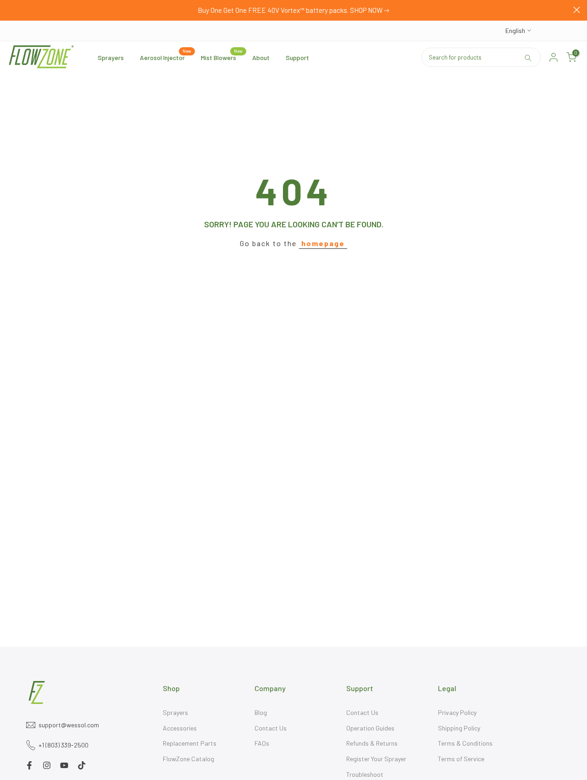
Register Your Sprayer (376, 759)
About (261, 57)
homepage (323, 243)
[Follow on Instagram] (47, 765)
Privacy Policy (457, 712)
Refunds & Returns (372, 743)
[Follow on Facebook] (29, 765)
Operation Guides (370, 728)
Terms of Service (461, 759)
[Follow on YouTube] (64, 765)
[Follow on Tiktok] (82, 765)
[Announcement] (293, 10)
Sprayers (111, 57)
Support (297, 57)
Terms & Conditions (465, 743)
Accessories (180, 728)
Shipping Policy (459, 728)
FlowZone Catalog (188, 759)
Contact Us (271, 728)
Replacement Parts (189, 743)
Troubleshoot (364, 774)
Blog (261, 712)
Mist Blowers (222, 56)
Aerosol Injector (166, 56)
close (10, 9)
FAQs (262, 743)
